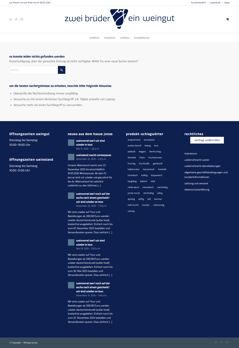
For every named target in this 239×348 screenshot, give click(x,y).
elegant (142, 151)
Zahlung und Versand (196, 183)
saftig (159, 193)
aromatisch (149, 140)
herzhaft (162, 169)
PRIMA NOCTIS (134, 193)
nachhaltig (162, 187)
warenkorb (215, 2)
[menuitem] (198, 3)
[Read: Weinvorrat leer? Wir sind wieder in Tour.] (71, 142)
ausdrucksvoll (134, 145)
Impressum (190, 153)
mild (153, 181)
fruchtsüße (144, 163)
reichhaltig (148, 193)
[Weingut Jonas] (119, 19)
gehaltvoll (157, 163)
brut (156, 145)
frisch (142, 157)
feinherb (132, 157)
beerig (148, 145)
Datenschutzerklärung (196, 189)
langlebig (132, 181)
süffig (141, 199)
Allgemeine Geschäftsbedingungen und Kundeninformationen (206, 174)
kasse (227, 2)
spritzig (131, 199)
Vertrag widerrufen (207, 140)
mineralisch (148, 187)
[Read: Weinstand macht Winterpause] (71, 157)
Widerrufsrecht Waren (196, 159)
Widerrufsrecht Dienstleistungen (202, 166)
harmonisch (149, 169)
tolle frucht (133, 205)
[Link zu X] (10, 19)
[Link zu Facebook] (16, 19)
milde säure (133, 187)
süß (149, 199)
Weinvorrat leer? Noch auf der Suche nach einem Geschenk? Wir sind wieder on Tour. (93, 197)
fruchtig (131, 163)
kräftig (144, 175)
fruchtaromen (155, 157)
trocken (146, 205)
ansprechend (134, 140)
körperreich (156, 175)
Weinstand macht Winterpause (93, 155)
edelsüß (131, 151)
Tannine (158, 199)
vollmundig (158, 205)
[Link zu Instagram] (21, 19)
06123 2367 (45, 2)
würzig (131, 211)
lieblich (143, 181)
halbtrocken (133, 169)
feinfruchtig (155, 151)
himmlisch (133, 175)
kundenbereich (198, 2)
